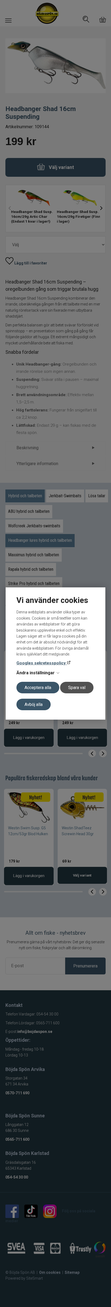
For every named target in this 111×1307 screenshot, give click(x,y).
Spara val (76, 687)
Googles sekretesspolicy (41, 663)
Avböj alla (34, 704)
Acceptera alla (38, 687)
